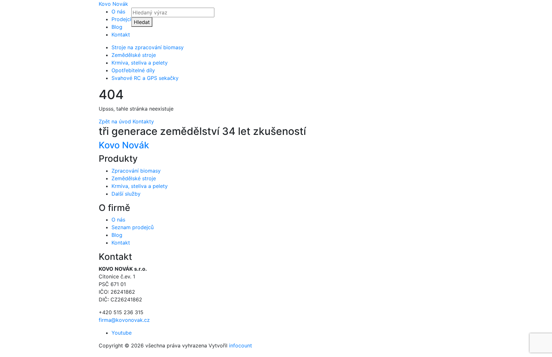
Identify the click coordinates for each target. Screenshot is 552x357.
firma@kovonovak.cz (124, 320)
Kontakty (143, 121)
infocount (240, 345)
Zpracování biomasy (136, 170)
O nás (118, 11)
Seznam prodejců (132, 227)
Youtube (121, 333)
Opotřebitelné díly (133, 70)
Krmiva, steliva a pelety (139, 62)
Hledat (142, 22)
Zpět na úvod (115, 121)
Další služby (126, 193)
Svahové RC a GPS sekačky (145, 78)
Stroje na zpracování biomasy (147, 47)
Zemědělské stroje (133, 55)
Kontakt (120, 34)
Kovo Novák (113, 4)
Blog (116, 27)
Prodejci (121, 19)
